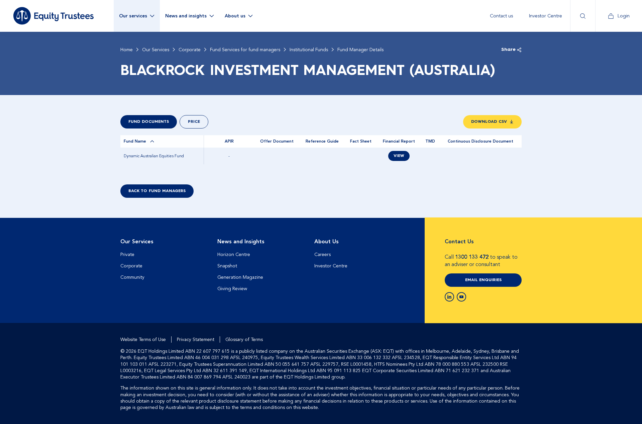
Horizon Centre (233, 254)
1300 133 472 (472, 257)
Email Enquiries (483, 280)
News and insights (186, 16)
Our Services (155, 50)
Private (127, 254)
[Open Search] (582, 16)
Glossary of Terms (244, 339)
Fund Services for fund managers (245, 50)
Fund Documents (148, 122)
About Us (326, 241)
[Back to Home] (53, 15)
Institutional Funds (309, 50)
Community (132, 277)
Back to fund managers (157, 191)
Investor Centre (545, 16)
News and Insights (240, 241)
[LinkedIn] (449, 297)
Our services (133, 16)
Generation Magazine (240, 277)
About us (235, 16)
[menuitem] (501, 16)
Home (126, 50)
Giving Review (232, 288)
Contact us (501, 16)
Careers (322, 254)
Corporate (190, 50)
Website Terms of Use (143, 339)
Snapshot (227, 266)
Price (194, 122)
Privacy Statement (195, 339)
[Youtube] (461, 297)
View (399, 156)
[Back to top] (516, 239)
